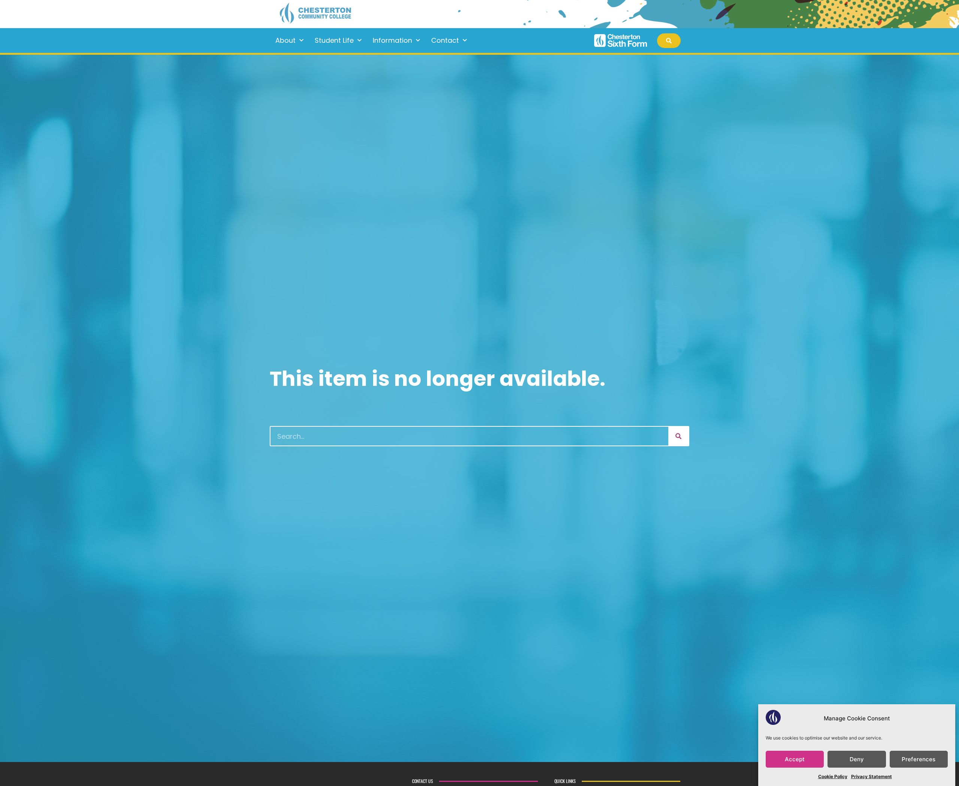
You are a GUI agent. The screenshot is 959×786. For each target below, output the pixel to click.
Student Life (334, 40)
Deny (857, 759)
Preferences (918, 759)
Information (392, 40)
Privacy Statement (871, 776)
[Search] (678, 436)
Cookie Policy (832, 776)
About (285, 40)
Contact (445, 40)
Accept (795, 759)
